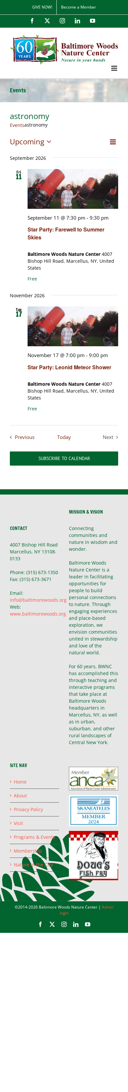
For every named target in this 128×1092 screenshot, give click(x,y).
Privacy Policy (28, 809)
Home (20, 782)
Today (64, 437)
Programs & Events (34, 837)
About (20, 795)
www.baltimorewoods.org (38, 614)
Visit (18, 823)
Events (17, 125)
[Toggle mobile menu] (114, 68)
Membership (28, 851)
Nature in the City (33, 864)
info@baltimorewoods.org (38, 600)
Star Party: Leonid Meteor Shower (69, 367)
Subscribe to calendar (64, 458)
